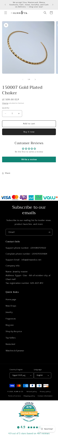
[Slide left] (23, 79)
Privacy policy (45, 391)
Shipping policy (29, 396)
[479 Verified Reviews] (29, 423)
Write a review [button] (29, 159)
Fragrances (11, 319)
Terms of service (14, 396)
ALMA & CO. (19, 391)
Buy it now (29, 132)
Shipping (5, 103)
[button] (6, 13)
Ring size (10, 325)
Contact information (45, 396)
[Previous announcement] (5, 5)
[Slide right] (35, 79)
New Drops (11, 306)
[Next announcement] (53, 5)
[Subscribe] (49, 232)
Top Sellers (11, 338)
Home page (11, 299)
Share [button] (7, 173)
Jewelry (9, 312)
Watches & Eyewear (15, 351)
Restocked (10, 344)
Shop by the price (14, 331)
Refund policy (32, 391)
